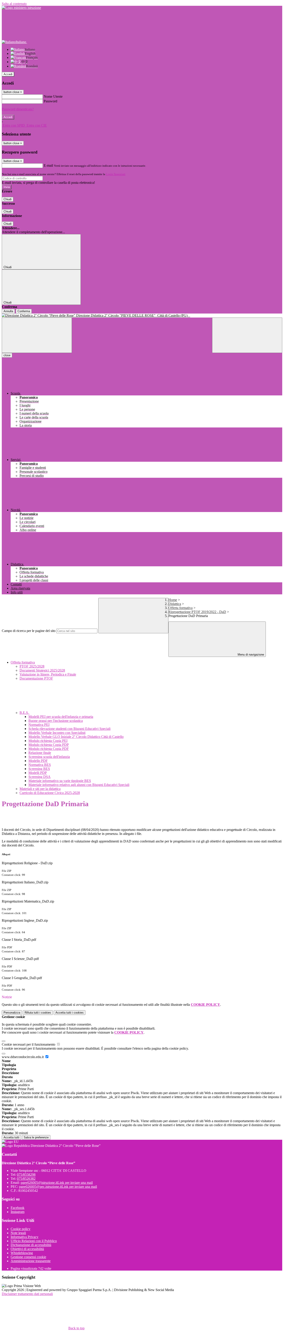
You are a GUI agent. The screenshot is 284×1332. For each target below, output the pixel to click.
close (7, 355)
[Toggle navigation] (37, 335)
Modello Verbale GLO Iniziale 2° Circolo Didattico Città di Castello (76, 737)
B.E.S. (25, 713)
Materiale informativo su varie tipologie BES (59, 781)
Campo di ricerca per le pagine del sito (28, 631)
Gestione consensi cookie (28, 1257)
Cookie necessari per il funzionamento (29, 1044)
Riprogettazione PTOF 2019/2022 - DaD (197, 612)
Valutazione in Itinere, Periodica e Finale (48, 674)
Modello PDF (38, 761)
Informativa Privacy (24, 1237)
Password (50, 101)
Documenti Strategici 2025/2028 (42, 670)
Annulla (8, 311)
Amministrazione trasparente (31, 1261)
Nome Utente (53, 96)
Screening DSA (39, 777)
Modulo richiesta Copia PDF (48, 749)
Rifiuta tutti (38, 1012)
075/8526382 (26, 1178)
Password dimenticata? (18, 109)
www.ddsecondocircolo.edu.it (23, 1057)
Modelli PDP (37, 773)
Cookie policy (20, 1229)
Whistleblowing (22, 1253)
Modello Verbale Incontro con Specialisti (56, 733)
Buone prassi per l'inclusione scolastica (55, 721)
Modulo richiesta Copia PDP (48, 745)
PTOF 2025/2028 (32, 666)
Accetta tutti (69, 1012)
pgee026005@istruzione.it (57, 1182)
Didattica (174, 604)
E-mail (48, 165)
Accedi (8, 74)
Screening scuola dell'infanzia (49, 757)
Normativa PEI (38, 725)
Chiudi (8, 199)
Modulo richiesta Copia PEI (47, 741)
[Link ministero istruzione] (21, 8)
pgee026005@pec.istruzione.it (58, 1186)
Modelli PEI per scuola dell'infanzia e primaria (60, 717)
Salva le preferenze (36, 1137)
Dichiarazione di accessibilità (31, 1245)
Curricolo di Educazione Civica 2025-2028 (50, 793)
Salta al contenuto (14, 4)
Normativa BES (39, 765)
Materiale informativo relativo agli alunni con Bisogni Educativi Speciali (78, 785)
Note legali (18, 1233)
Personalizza (12, 1012)
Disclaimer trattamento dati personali (27, 1294)
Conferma (24, 311)
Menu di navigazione (250, 654)
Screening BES (39, 769)
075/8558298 (26, 1174)
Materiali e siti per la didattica (40, 789)
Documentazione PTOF (36, 678)
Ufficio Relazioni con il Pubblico (34, 1241)
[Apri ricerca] (247, 335)
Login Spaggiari (115, 174)
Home (172, 600)
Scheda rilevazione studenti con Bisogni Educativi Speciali (69, 729)
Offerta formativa (180, 608)
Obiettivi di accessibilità (27, 1249)
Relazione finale (39, 753)
